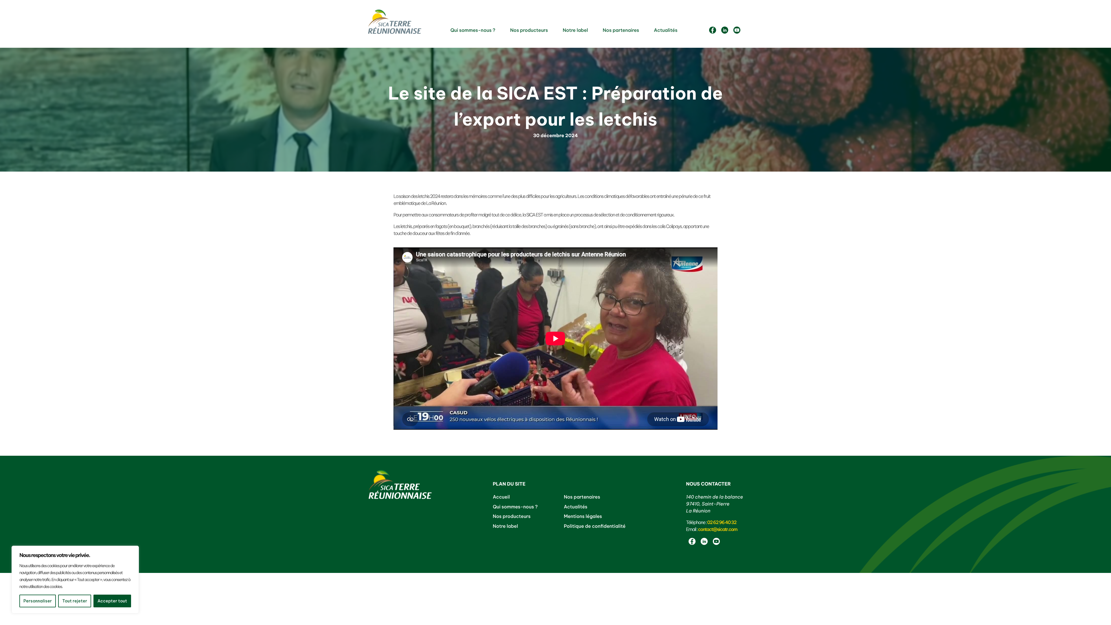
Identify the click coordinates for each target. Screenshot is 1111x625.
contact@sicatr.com (717, 529)
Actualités (665, 30)
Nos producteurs (529, 30)
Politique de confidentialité (595, 526)
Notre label (575, 30)
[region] (75, 579)
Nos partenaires (621, 30)
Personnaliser (37, 601)
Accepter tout (112, 601)
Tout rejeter (74, 601)
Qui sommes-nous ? (472, 30)
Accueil (501, 497)
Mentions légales (583, 516)
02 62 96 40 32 (721, 522)
